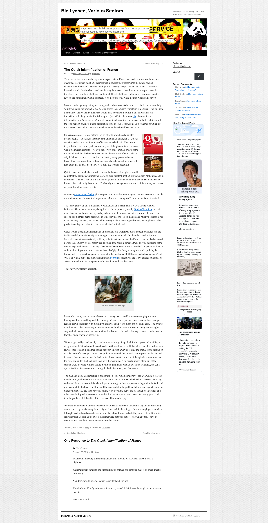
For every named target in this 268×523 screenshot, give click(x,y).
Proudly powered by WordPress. (188, 515)
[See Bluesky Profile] (199, 130)
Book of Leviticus (143, 209)
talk (134, 116)
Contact (76, 52)
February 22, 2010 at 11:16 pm (86, 452)
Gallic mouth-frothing (85, 194)
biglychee (96, 73)
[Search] (199, 76)
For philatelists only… (153, 63)
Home (67, 52)
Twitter (86, 52)
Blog (87, 427)
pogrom (114, 257)
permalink (106, 427)
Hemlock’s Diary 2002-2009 (104, 52)
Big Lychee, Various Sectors (92, 10)
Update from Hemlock (74, 63)
